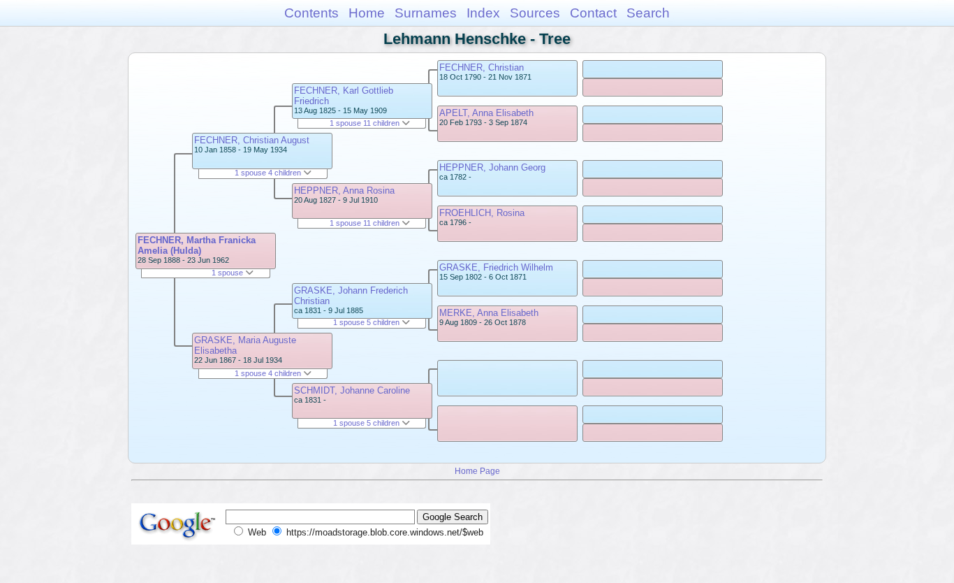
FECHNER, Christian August (251, 140)
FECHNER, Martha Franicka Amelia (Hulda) (197, 245)
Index (483, 13)
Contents (311, 13)
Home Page (477, 470)
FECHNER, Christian (481, 67)
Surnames (426, 13)
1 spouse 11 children (366, 123)
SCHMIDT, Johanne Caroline (352, 390)
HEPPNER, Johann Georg (492, 167)
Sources (535, 13)
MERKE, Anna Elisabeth (488, 313)
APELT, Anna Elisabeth (486, 113)
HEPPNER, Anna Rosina (344, 190)
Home (366, 13)
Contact (593, 13)
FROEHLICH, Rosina (481, 213)
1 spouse (228, 272)
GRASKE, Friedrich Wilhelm (496, 267)
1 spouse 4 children (269, 172)
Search (648, 13)
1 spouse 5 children (367, 322)
